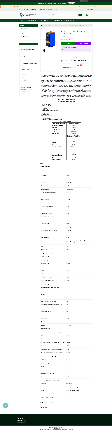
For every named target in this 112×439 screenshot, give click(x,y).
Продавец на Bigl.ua (56, 428)
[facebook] (41, 163)
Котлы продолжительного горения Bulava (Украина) (56, 25)
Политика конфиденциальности (28, 38)
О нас (40, 20)
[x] (42, 163)
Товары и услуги (31, 20)
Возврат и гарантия (69, 20)
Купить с (81, 43)
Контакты (46, 20)
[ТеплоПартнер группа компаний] (22, 17)
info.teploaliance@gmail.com (27, 89)
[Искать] (80, 15)
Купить (68, 43)
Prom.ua (61, 427)
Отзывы (22, 30)
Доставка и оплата (57, 20)
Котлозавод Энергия (21, 422)
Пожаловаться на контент (56, 429)
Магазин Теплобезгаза (21, 420)
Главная (23, 20)
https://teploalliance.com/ (26, 87)
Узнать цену (71, 3)
